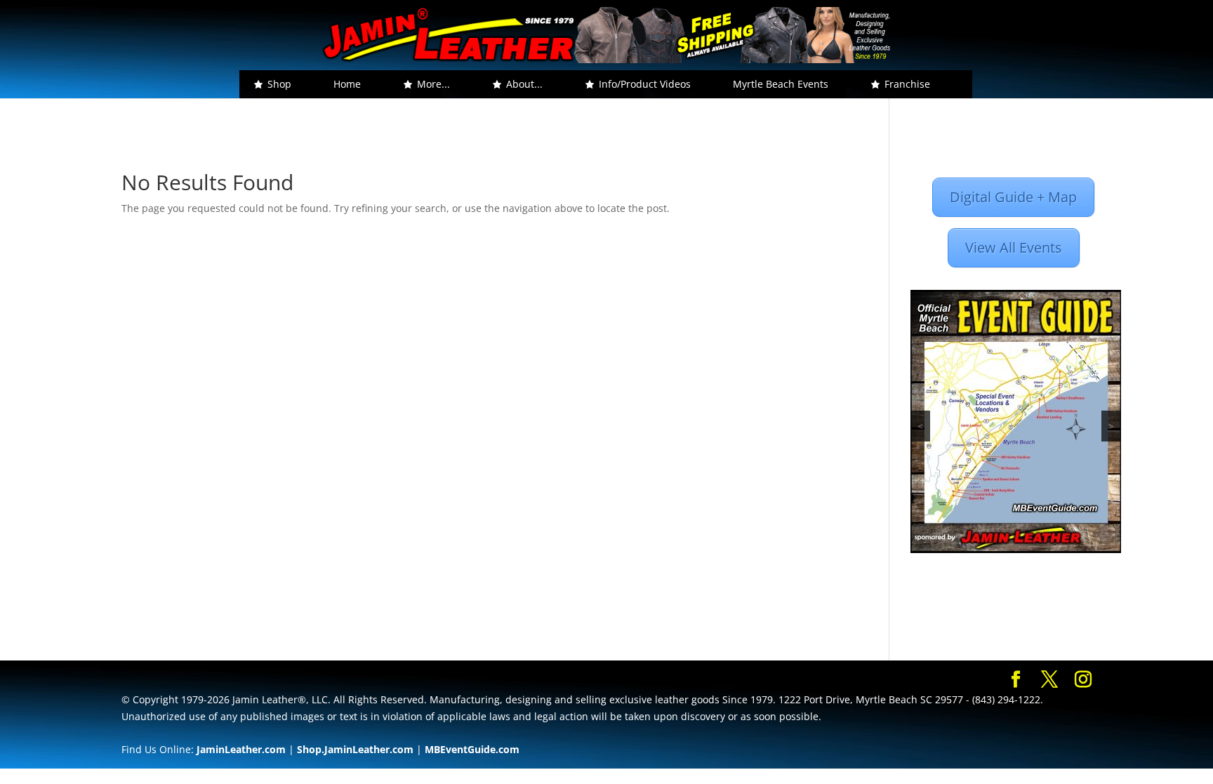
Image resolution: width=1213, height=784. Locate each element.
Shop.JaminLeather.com (355, 749)
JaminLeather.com (241, 749)
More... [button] (433, 84)
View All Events (1013, 247)
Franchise (907, 84)
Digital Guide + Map (1013, 196)
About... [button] (524, 84)
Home (347, 84)
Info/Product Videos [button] (645, 84)
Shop (279, 84)
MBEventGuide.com (472, 749)
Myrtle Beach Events (780, 84)
